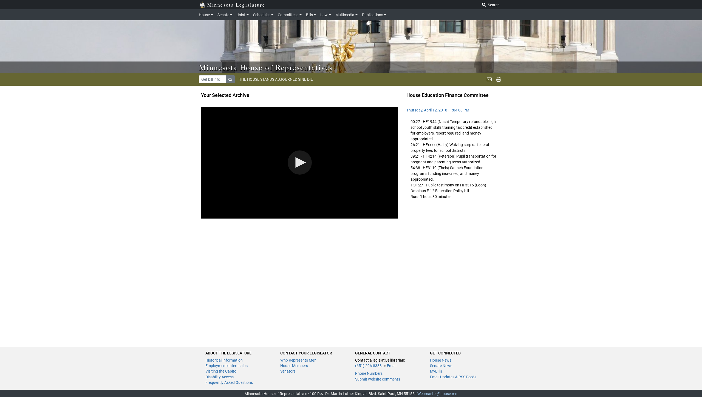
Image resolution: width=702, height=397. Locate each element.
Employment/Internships (226, 366)
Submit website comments (377, 379)
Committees (288, 15)
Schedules (261, 15)
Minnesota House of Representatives (266, 67)
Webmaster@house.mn (437, 394)
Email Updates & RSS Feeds (453, 377)
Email (391, 366)
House (204, 15)
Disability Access (219, 377)
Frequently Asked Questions (229, 382)
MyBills (436, 371)
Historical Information (224, 360)
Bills (309, 15)
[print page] (498, 79)
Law (324, 15)
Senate (223, 15)
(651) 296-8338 (368, 366)
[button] (300, 162)
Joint (241, 15)
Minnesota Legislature (236, 4)
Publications (372, 15)
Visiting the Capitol (221, 371)
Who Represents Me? (298, 360)
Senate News (441, 366)
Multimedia (344, 15)
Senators (288, 371)
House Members (294, 366)
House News (440, 360)
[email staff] (489, 79)
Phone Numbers (369, 373)
